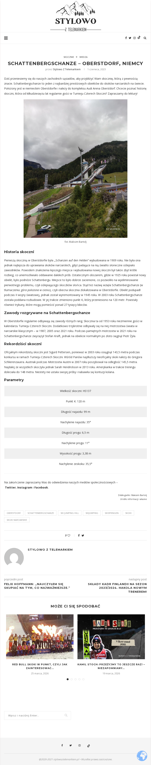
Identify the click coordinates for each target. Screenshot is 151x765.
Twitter (10, 487)
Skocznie (69, 57)
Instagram (24, 487)
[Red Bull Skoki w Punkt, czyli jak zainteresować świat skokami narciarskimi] (40, 636)
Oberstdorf (14, 513)
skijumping (92, 513)
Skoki (128, 513)
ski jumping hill (70, 513)
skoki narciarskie (17, 519)
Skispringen (112, 513)
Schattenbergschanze (41, 513)
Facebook (41, 487)
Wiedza (83, 57)
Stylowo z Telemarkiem (67, 69)
